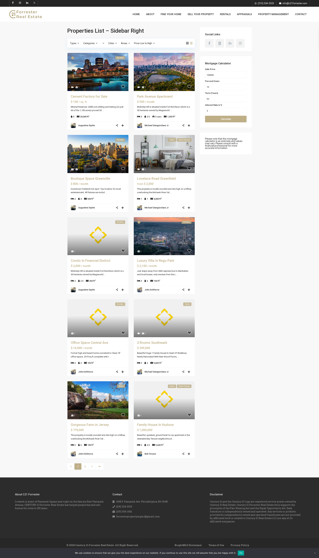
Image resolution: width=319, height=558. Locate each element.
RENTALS (225, 14)
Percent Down (212, 81)
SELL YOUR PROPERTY (201, 14)
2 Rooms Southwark (152, 343)
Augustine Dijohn (86, 125)
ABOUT (150, 14)
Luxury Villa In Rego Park (155, 261)
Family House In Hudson (155, 425)
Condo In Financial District (90, 261)
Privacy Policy (240, 545)
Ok (240, 553)
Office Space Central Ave (89, 343)
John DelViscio (152, 289)
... (103, 110)
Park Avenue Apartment (155, 96)
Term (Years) (211, 93)
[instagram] (240, 43)
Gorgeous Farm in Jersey (90, 425)
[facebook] (209, 43)
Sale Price (210, 69)
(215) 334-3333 (266, 3)
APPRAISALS (244, 14)
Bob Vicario (150, 454)
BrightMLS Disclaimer (188, 545)
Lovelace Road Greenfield (156, 179)
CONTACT (301, 14)
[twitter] (219, 43)
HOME (136, 14)
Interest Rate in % (213, 105)
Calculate (226, 119)
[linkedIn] (230, 43)
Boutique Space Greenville (90, 179)
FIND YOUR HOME (171, 14)
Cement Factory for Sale (89, 96)
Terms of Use (216, 545)
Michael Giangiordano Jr (157, 125)
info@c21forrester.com (295, 3)
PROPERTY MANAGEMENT (273, 14)
